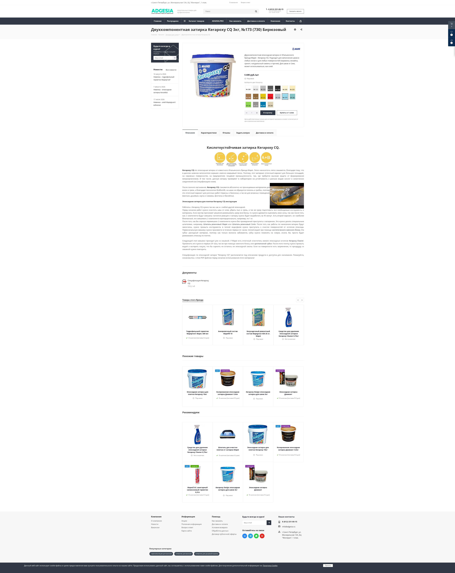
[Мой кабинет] (301, 21)
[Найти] (256, 11)
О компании (156, 521)
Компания (156, 516)
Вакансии (155, 527)
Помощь (216, 516)
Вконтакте (244, 536)
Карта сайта (187, 531)
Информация (188, 516)
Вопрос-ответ (187, 527)
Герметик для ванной (183, 554)
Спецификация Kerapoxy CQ (198, 282)
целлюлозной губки (263, 243)
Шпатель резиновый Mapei (215, 224)
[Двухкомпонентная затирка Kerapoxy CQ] (213, 76)
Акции (184, 521)
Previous (298, 300)
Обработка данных (220, 531)
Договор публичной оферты (224, 534)
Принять (328, 565)
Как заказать (217, 521)
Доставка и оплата (220, 524)
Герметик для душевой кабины (207, 554)
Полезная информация (192, 524)
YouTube (262, 536)
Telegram (250, 536)
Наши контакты (286, 516)
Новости (154, 524)
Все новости (171, 70)
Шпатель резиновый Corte (244, 224)
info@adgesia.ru (288, 526)
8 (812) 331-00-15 (275, 9)
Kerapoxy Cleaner (296, 241)
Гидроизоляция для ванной (161, 554)
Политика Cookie (270, 565)
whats (256, 536)
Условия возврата (219, 527)
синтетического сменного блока (286, 230)
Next (302, 300)
